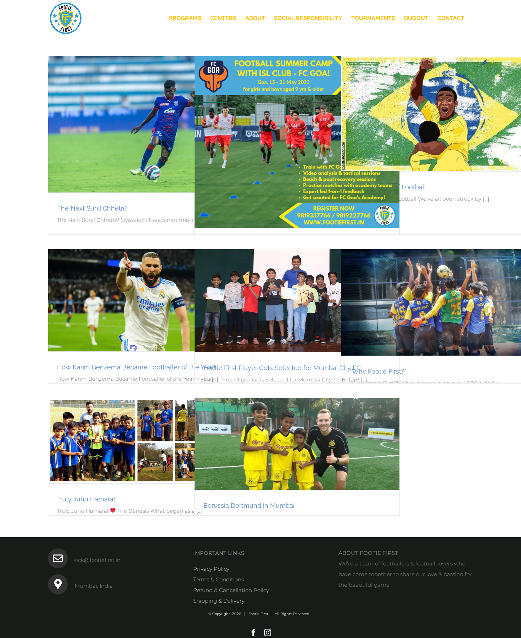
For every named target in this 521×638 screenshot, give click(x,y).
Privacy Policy (211, 568)
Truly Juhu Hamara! (86, 499)
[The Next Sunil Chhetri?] (150, 124)
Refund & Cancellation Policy (231, 590)
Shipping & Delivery (219, 600)
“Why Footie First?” (378, 371)
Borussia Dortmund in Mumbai (249, 505)
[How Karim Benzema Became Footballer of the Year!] (150, 300)
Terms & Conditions (218, 579)
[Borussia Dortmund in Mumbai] (297, 444)
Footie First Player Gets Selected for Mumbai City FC (282, 368)
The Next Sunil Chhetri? (92, 208)
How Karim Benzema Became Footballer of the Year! (136, 367)
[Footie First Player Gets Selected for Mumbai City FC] (297, 300)
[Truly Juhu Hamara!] (150, 440)
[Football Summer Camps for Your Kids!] (297, 142)
